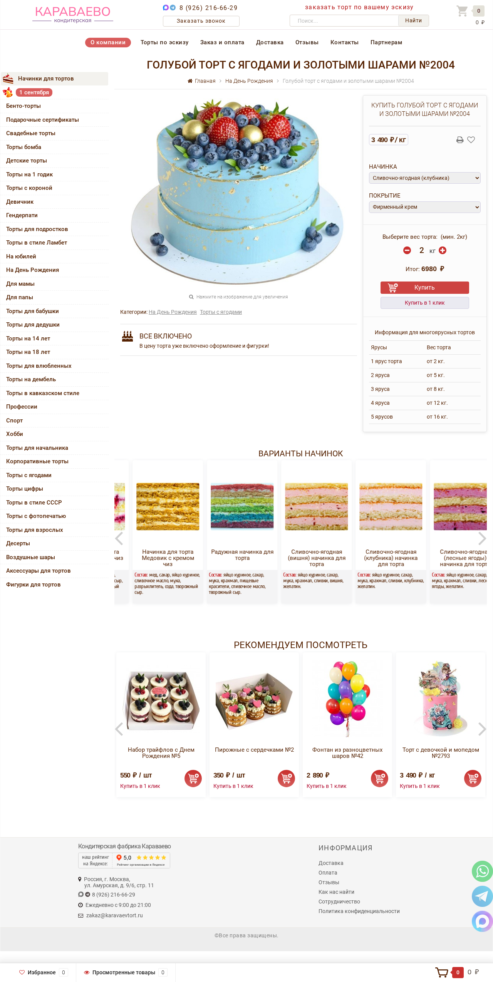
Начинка (383, 166)
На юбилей (21, 256)
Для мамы (20, 283)
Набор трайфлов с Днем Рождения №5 (161, 752)
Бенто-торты (23, 105)
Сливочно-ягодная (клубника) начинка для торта (374, 558)
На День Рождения (32, 269)
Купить (424, 287)
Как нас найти (336, 892)
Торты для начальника (37, 447)
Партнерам (386, 42)
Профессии (21, 406)
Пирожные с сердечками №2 (254, 749)
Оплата (328, 873)
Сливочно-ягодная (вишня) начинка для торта (300, 558)
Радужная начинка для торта (226, 554)
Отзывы (307, 42)
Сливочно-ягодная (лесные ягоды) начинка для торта (449, 558)
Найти (413, 20)
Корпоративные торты (37, 461)
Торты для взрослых (34, 529)
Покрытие (385, 195)
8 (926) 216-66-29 (208, 8)
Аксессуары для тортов (38, 570)
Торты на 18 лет (28, 352)
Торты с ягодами (29, 475)
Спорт (14, 420)
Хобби (14, 434)
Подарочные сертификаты (42, 119)
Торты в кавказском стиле (42, 393)
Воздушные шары (30, 557)
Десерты (18, 543)
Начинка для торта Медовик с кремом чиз (152, 558)
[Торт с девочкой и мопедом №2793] (440, 698)
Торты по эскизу (165, 42)
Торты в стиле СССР (34, 502)
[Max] (482, 921)
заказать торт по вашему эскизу (359, 7)
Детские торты (26, 160)
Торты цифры (24, 488)
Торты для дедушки (33, 324)
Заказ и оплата (222, 42)
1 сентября (34, 92)
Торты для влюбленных (39, 365)
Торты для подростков (37, 229)
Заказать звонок (201, 21)
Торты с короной (29, 187)
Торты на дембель (31, 379)
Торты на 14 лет (28, 338)
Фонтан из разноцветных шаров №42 (347, 752)
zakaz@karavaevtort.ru (114, 915)
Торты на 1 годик (29, 174)
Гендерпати (22, 215)
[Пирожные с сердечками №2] (254, 698)
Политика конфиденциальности (359, 911)
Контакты (344, 42)
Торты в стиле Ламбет (36, 242)
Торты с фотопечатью (36, 516)
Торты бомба (23, 147)
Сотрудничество (339, 901)
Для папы (19, 297)
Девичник (20, 201)
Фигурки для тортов (33, 584)
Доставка (270, 42)
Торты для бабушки (32, 311)
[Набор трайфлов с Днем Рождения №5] (161, 698)
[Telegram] (482, 896)
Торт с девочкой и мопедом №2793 (440, 752)
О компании (108, 42)
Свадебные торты (30, 133)
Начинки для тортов (46, 78)
